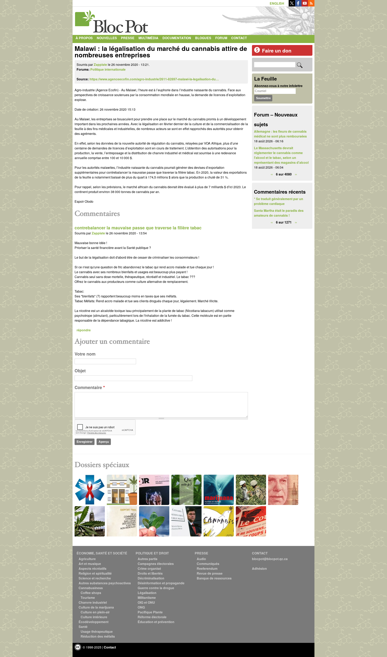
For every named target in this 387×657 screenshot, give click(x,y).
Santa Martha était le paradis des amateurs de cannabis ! (279, 213)
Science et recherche (95, 578)
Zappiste (100, 64)
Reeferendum (207, 568)
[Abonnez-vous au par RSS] (311, 5)
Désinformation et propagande (161, 583)
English (277, 3)
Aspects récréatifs (92, 568)
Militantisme (147, 597)
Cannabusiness (91, 588)
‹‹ (272, 174)
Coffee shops (91, 592)
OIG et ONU (146, 602)
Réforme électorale (152, 617)
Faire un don (276, 50)
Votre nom (85, 354)
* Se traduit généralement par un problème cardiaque (278, 201)
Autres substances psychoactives (105, 583)
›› (296, 174)
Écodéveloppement (93, 621)
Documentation (176, 38)
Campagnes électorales (156, 563)
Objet (80, 370)
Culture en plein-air (95, 612)
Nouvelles (107, 38)
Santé (83, 626)
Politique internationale (108, 69)
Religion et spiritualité (95, 573)
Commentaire (90, 387)
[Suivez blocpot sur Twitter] (292, 5)
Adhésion (259, 568)
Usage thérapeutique (97, 631)
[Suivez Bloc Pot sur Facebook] (298, 5)
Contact (239, 38)
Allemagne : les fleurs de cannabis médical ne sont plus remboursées (280, 134)
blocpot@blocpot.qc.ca (270, 558)
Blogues (203, 38)
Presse (127, 38)
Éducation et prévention (156, 621)
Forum (221, 38)
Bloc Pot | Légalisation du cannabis (112, 20)
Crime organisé (149, 568)
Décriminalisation (151, 578)
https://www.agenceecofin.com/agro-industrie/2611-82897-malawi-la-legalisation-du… (154, 79)
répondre (84, 330)
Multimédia (148, 38)
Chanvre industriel (93, 602)
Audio (201, 558)
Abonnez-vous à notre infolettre (278, 85)
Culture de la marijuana (96, 607)
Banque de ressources (214, 578)
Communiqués (208, 563)
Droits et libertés (150, 573)
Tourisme (88, 597)
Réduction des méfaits (98, 636)
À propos (84, 38)
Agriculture (87, 558)
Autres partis (147, 558)
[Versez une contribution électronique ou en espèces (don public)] (257, 51)
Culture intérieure (94, 617)
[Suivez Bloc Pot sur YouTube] (305, 5)
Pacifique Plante (150, 612)
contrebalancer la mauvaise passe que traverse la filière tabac (138, 228)
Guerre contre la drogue (156, 588)
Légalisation (147, 592)
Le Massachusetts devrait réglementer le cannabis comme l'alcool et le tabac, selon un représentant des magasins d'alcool (281, 155)
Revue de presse (210, 573)
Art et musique (90, 563)
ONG (141, 607)
